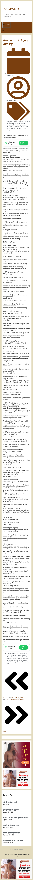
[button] (3, 30)
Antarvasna (11, 8)
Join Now (23, 143)
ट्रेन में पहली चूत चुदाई (10, 802)
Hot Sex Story (24, 126)
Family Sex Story (15, 125)
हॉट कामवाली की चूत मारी (11, 810)
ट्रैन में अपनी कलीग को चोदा (11, 833)
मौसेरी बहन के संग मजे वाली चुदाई (13, 840)
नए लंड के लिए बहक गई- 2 (11, 825)
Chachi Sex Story (18, 121)
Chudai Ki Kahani (11, 657)
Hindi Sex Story (14, 126)
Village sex (10, 130)
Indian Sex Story (11, 128)
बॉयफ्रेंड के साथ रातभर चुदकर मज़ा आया (15, 817)
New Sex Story (21, 128)
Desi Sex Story (15, 123)
